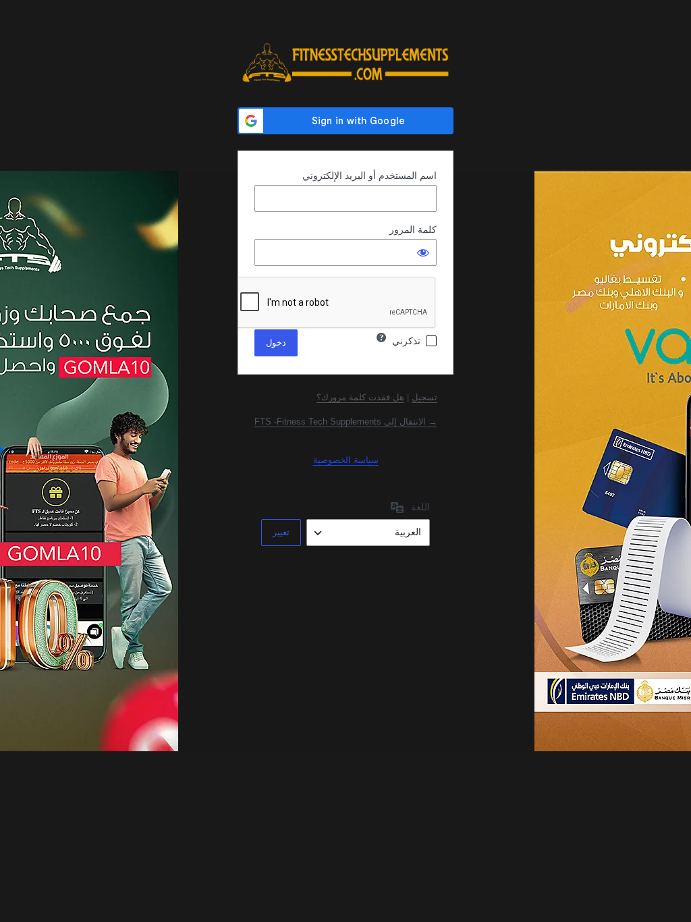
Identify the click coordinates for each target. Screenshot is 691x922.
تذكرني (406, 340)
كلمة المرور (413, 229)
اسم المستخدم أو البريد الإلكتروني (369, 175)
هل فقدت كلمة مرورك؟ (360, 397)
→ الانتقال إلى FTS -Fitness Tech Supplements (345, 421)
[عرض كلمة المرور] (423, 252)
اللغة (420, 506)
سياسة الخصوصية (346, 460)
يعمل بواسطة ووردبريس (345, 62)
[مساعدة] (381, 337)
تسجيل (424, 397)
